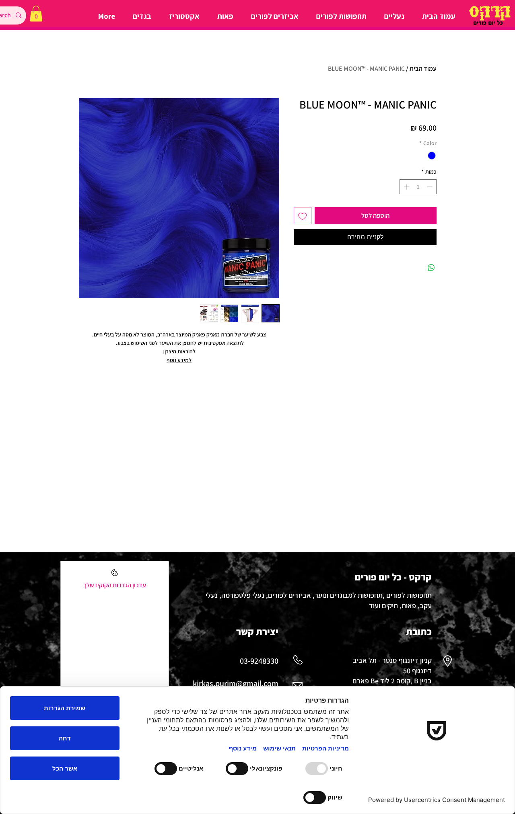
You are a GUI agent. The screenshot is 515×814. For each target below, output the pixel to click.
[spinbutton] (418, 187)
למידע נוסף (179, 360)
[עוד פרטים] (114, 575)
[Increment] (406, 187)
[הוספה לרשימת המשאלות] (302, 216)
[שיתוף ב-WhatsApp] (431, 268)
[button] (36, 13)
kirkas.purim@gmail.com (235, 683)
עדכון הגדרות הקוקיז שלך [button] (114, 585)
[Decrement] (430, 187)
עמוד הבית (423, 68)
